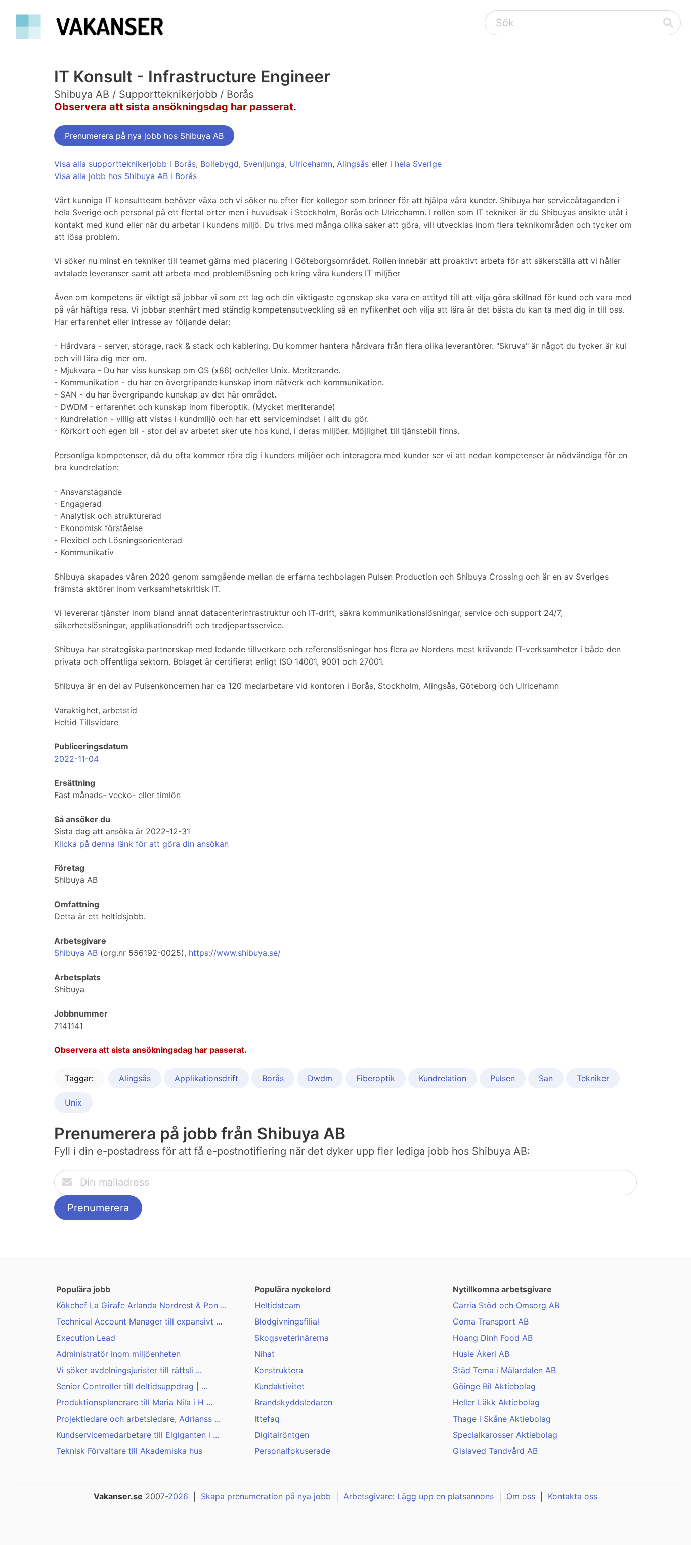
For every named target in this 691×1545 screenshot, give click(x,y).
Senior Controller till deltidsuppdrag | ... (131, 1386)
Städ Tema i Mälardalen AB (504, 1370)
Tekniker (593, 1078)
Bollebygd (219, 164)
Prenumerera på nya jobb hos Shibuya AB (144, 135)
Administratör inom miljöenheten (118, 1354)
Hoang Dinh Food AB (493, 1338)
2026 (178, 1496)
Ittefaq (267, 1419)
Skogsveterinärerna (291, 1338)
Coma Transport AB (491, 1321)
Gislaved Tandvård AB (495, 1451)
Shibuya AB (76, 953)
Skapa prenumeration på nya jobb (266, 1496)
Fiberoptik (375, 1078)
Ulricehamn (310, 164)
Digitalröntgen (281, 1435)
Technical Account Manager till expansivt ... (139, 1321)
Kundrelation (442, 1078)
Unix (73, 1102)
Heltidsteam (277, 1305)
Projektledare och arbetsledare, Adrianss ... (138, 1419)
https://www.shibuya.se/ (235, 953)
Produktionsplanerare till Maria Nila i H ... (134, 1402)
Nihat (264, 1354)
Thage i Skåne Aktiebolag (502, 1419)
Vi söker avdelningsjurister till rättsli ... (129, 1370)
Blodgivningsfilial (286, 1321)
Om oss (520, 1496)
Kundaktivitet (279, 1386)
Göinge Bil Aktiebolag (494, 1386)
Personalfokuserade (292, 1451)
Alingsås (353, 164)
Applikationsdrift (206, 1078)
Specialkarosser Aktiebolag (505, 1435)
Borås (273, 1078)
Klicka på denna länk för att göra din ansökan (141, 843)
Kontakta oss (572, 1496)
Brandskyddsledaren (293, 1402)
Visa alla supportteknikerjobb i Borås (125, 164)
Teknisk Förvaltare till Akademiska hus (129, 1451)
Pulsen (502, 1078)
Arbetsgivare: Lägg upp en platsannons (418, 1496)
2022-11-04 (76, 759)
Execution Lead (85, 1338)
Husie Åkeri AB (481, 1354)
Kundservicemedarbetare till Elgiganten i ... (137, 1435)
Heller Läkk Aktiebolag (496, 1402)
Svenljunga (264, 164)
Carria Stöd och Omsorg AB (506, 1305)
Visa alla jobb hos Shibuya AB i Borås (125, 176)
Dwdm (320, 1078)
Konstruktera (278, 1370)
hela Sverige (418, 164)
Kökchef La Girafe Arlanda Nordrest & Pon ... (141, 1305)
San (546, 1078)
